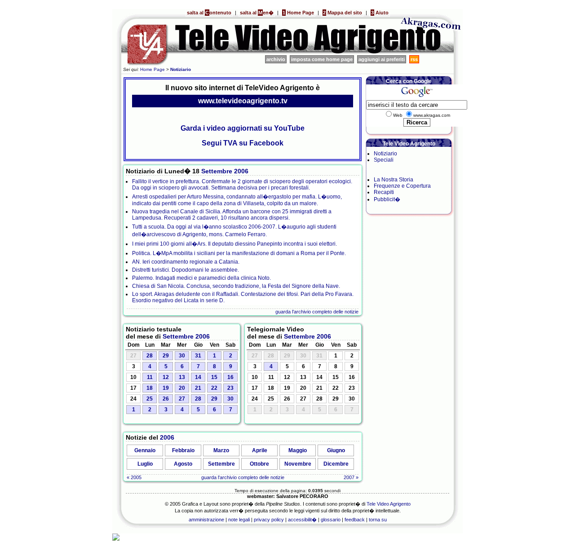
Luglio (145, 464)
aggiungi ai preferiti (381, 59)
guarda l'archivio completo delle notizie (316, 311)
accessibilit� (302, 519)
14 (198, 377)
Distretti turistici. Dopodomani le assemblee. (185, 270)
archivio (275, 59)
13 (182, 377)
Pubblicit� (387, 199)
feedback (355, 519)
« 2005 (134, 477)
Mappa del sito (342, 12)
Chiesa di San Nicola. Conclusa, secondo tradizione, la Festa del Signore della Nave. (236, 286)
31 (198, 356)
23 (230, 388)
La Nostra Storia (393, 179)
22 (214, 388)
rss (414, 59)
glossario (331, 519)
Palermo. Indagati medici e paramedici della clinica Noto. (201, 278)
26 (166, 399)
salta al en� (257, 12)
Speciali (384, 160)
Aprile (259, 450)
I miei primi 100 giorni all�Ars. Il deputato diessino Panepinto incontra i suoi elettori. (234, 244)
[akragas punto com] (431, 52)
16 (230, 377)
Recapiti (384, 192)
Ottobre (259, 464)
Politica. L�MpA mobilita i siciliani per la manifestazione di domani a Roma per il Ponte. (239, 253)
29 (166, 356)
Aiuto (380, 12)
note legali (239, 519)
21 (198, 388)
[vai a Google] (416, 97)
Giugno (336, 450)
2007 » (351, 477)
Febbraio (183, 450)
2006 (241, 171)
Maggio (297, 450)
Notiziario (385, 153)
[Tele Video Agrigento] (256, 52)
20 (182, 388)
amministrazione (206, 519)
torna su (378, 519)
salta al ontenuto (209, 12)
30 (182, 356)
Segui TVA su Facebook (242, 143)
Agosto (183, 464)
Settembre (216, 171)
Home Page (298, 12)
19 (166, 388)
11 (150, 377)
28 (149, 356)
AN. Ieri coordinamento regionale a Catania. (185, 262)
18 (149, 388)
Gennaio (144, 450)
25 (149, 399)
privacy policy (269, 519)
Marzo (221, 450)
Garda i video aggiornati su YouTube (243, 128)
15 (214, 377)
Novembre (297, 464)
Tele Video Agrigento (389, 504)
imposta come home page (322, 59)
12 (166, 377)
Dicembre (336, 464)
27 (182, 399)
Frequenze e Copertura (402, 186)
